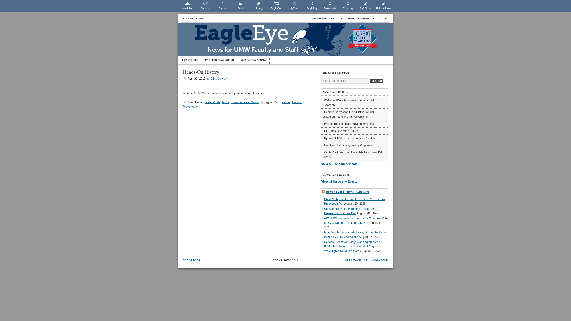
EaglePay (312, 8)
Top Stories (190, 60)
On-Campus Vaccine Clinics (341, 131)
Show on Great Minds (245, 102)
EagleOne (276, 8)
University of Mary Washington (364, 260)
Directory (348, 8)
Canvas (223, 8)
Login (383, 18)
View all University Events (339, 181)
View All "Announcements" (340, 164)
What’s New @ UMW (253, 60)
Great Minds (212, 102)
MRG (225, 102)
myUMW (187, 8)
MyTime (294, 8)
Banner (205, 8)
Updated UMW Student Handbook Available (350, 138)
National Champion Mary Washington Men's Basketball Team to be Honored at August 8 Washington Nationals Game (352, 246)
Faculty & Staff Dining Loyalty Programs (348, 145)
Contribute (366, 18)
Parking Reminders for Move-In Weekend (349, 124)
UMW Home (319, 18)
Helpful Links (383, 8)
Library (259, 8)
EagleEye (290, 41)
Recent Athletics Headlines (347, 192)
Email (241, 8)
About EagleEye (342, 18)
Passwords (330, 8)
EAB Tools (365, 8)
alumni (286, 102)
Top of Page (191, 260)
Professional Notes (219, 60)
